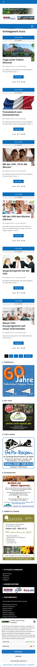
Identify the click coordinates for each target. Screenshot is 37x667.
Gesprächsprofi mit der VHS (16, 272)
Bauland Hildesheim (9, 606)
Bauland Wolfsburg (9, 615)
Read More (18, 77)
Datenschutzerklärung (20, 665)
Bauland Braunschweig (10, 604)
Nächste (28, 356)
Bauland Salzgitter (8, 613)
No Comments (18, 40)
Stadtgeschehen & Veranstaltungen (15, 66)
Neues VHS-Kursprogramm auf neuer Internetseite (14, 326)
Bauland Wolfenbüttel (10, 617)
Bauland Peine (7, 611)
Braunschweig (7, 574)
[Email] (24, 82)
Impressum (31, 665)
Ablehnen (18, 656)
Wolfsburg (6, 578)
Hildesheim (6, 576)
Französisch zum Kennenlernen (12, 113)
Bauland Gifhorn (8, 608)
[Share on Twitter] (20, 82)
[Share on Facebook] (18, 82)
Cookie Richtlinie (7, 665)
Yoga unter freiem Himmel (13, 61)
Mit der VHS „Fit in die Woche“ (15, 166)
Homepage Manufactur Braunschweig (15, 601)
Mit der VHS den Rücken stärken (16, 218)
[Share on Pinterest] (22, 82)
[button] (34, 621)
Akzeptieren (18, 652)
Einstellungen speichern (19, 661)
